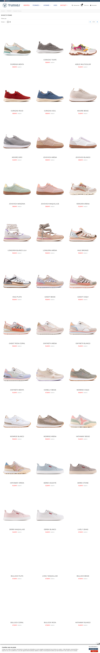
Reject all (94, 651)
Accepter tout (93, 649)
